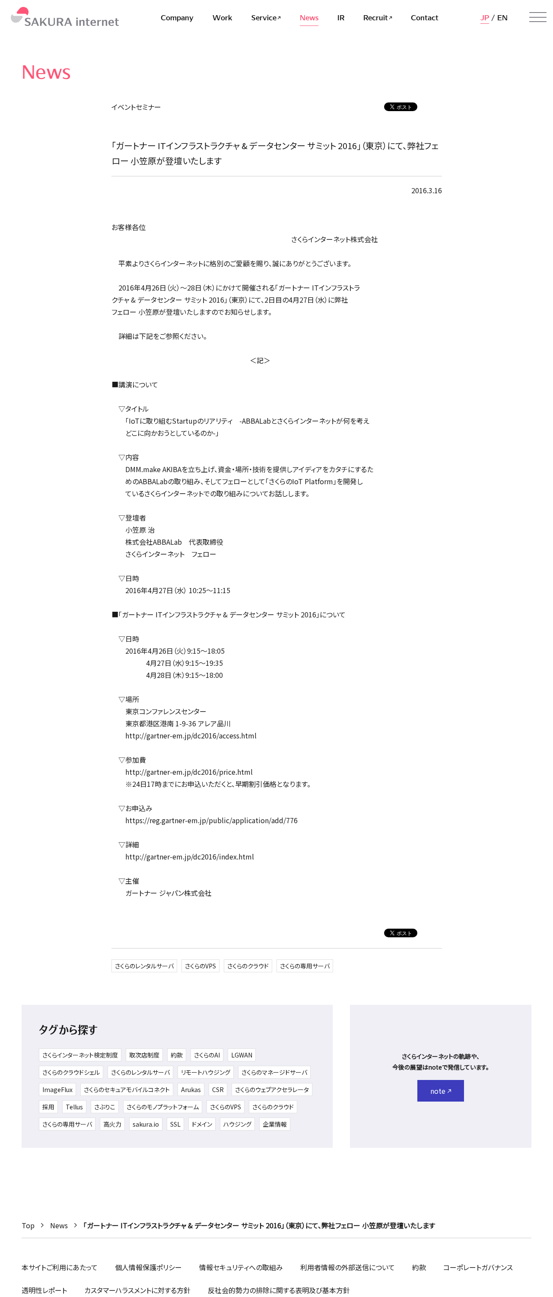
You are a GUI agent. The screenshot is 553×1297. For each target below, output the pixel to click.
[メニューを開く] (538, 17)
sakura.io (146, 1124)
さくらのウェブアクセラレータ (272, 1089)
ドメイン (202, 1124)
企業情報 (275, 1124)
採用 (48, 1106)
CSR (218, 1089)
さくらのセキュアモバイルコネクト (127, 1089)
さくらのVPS (200, 966)
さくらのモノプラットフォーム (163, 1106)
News (59, 1225)
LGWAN (241, 1055)
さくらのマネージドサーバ (274, 1072)
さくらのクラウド (248, 966)
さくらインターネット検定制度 (80, 1055)
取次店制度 (144, 1055)
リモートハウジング (205, 1072)
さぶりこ (104, 1106)
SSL (175, 1124)
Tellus (74, 1106)
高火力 (112, 1124)
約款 (177, 1055)
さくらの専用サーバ (305, 966)
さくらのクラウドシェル (71, 1072)
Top (28, 1225)
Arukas (191, 1089)
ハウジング (237, 1124)
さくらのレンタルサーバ (144, 966)
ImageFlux (57, 1089)
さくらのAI (207, 1055)
